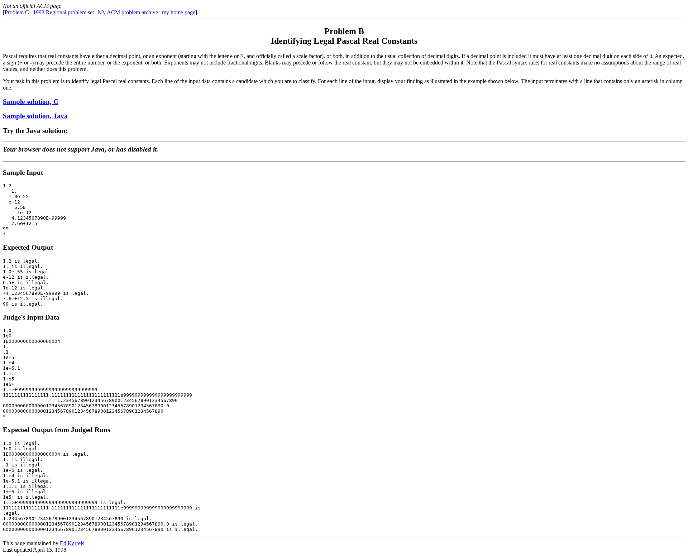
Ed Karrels (72, 543)
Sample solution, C (30, 101)
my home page (178, 12)
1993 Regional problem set (63, 12)
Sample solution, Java (35, 116)
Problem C (17, 12)
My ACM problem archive (128, 12)
